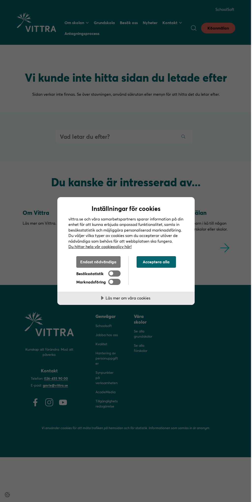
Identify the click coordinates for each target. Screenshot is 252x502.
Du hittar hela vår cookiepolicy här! (100, 246)
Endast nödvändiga (98, 261)
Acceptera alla (156, 261)
